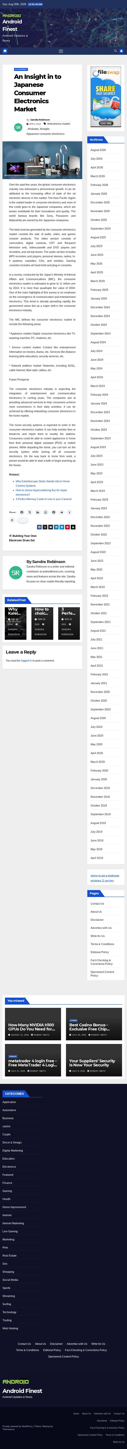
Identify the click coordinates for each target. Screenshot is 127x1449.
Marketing (8, 1239)
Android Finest (22, 1390)
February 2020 (99, 770)
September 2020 (101, 709)
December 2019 (100, 788)
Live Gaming (10, 1231)
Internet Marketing (13, 1223)
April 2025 (97, 272)
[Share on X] (30, 512)
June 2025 (97, 254)
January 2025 (99, 298)
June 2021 (97, 648)
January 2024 (99, 403)
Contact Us (97, 903)
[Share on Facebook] (22, 512)
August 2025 (98, 237)
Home (76, 1413)
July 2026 (96, 158)
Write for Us (98, 936)
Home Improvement (14, 1207)
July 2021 (96, 639)
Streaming (8, 1296)
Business (8, 1118)
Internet (7, 1215)
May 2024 (97, 368)
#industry (33, 128)
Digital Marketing (12, 1150)
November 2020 (100, 692)
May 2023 (97, 473)
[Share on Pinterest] (53, 512)
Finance (13, 1056)
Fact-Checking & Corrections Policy (86, 1350)
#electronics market (58, 123)
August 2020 (98, 718)
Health (6, 1199)
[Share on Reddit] (61, 512)
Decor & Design (12, 1142)
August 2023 (98, 447)
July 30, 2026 (79, 1035)
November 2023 (100, 421)
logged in (26, 660)
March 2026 (98, 176)
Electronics (21, 69)
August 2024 (98, 342)
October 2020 (99, 700)
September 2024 (101, 333)
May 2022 (97, 569)
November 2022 (100, 525)
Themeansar (8, 1429)
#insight (44, 128)
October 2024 (99, 324)
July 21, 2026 (18, 1071)
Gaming (7, 1191)
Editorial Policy (100, 952)
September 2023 (101, 438)
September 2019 (101, 814)
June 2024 (97, 359)
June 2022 (97, 560)
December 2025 (100, 202)
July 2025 (96, 246)
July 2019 (96, 831)
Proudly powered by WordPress (17, 1426)
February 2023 (99, 499)
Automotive (9, 1110)
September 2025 (101, 228)
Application (9, 1102)
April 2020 (97, 753)
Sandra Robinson (40, 119)
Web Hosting (10, 1328)
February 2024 (99, 394)
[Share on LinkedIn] (38, 512)
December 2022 (100, 517)
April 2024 (97, 377)
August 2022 (98, 552)
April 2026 (97, 167)
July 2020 (96, 726)
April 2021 (97, 665)
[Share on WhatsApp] (45, 512)
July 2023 (96, 456)
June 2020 (97, 735)
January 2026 (99, 193)
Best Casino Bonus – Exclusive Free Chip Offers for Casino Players (93, 1029)
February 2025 (99, 289)
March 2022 (98, 587)
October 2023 (99, 429)
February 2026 (99, 185)
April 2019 (97, 858)
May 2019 (97, 849)
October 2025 (99, 220)
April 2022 (97, 578)
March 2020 (98, 761)
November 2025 (100, 211)
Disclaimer (97, 919)
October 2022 (99, 534)
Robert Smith (41, 1035)
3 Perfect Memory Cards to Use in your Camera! (44, 499)
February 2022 (99, 595)
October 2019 (99, 805)
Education (8, 1158)
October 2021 (99, 613)
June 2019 (97, 840)
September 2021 (101, 622)
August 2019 (98, 823)
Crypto (6, 1134)
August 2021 (98, 630)
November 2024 (100, 316)
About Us (96, 911)
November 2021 (100, 604)
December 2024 (100, 307)
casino (73, 1020)
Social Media (10, 1279)
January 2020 (99, 779)
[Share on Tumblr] (69, 512)
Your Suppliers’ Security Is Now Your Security (92, 1062)
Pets (5, 1247)
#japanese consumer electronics (45, 133)
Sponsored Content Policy (63, 1356)
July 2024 (96, 351)
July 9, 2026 (79, 1071)
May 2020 (97, 744)
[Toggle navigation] (61, 51)
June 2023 (97, 464)
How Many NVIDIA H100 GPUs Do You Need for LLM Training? (31, 1029)
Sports (6, 1288)
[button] (115, 50)
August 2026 (98, 150)
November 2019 (100, 796)
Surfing (6, 1304)
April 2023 (97, 482)
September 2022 (101, 543)
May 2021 (97, 657)
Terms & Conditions (102, 944)
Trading (7, 1320)
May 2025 (97, 263)
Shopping (8, 1271)
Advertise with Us (101, 928)
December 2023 (100, 412)
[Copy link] (23, 520)
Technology (9, 1312)
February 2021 (99, 674)
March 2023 (98, 490)
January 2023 (99, 508)
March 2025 (98, 281)
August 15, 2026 (20, 1035)
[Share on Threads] (12, 520)
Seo (4, 1263)
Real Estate (9, 1255)
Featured (7, 1174)
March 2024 (98, 386)
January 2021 (99, 683)
